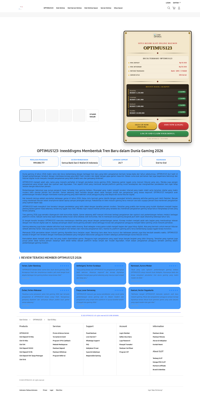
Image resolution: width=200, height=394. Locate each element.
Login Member (124, 333)
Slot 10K (22, 345)
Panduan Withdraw (59, 352)
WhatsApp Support (93, 341)
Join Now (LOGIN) (173, 125)
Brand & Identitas (159, 370)
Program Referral (59, 356)
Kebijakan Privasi (92, 348)
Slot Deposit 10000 (26, 348)
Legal (51, 390)
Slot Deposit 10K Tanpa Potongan (31, 356)
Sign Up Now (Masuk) (142, 126)
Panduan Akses (158, 333)
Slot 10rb (22, 360)
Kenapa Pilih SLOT (159, 362)
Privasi (45, 390)
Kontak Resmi (158, 345)
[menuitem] (48, 8)
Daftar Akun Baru (125, 337)
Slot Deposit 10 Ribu (26, 337)
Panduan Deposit (59, 348)
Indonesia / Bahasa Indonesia (28, 390)
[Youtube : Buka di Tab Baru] (179, 390)
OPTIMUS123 (24, 333)
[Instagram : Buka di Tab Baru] (174, 390)
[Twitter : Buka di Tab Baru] (170, 390)
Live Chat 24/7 (91, 337)
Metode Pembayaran (60, 345)
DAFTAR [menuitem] (176, 3)
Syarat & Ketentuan (93, 352)
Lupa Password (124, 341)
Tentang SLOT (157, 358)
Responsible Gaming (93, 356)
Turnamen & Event (59, 337)
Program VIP (124, 352)
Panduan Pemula (159, 337)
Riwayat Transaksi (125, 345)
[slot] (29, 8)
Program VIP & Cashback (61, 341)
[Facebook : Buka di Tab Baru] (165, 390)
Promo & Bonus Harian (61, 333)
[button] (174, 8)
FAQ (87, 345)
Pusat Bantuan (91, 333)
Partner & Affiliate (159, 366)
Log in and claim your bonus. (157, 134)
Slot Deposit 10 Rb (25, 352)
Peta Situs (59, 390)
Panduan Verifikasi (126, 348)
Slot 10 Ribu (23, 341)
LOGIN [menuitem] (168, 3)
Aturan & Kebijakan (160, 341)
